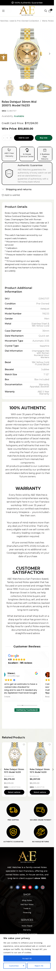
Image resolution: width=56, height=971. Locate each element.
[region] (27, 952)
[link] (3, 57)
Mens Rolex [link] (48, 21)
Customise (14, 966)
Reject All (39, 966)
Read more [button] (5, 697)
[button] (4, 53)
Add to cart (24, 138)
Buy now (43, 138)
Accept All (27, 958)
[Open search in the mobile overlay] (45, 11)
